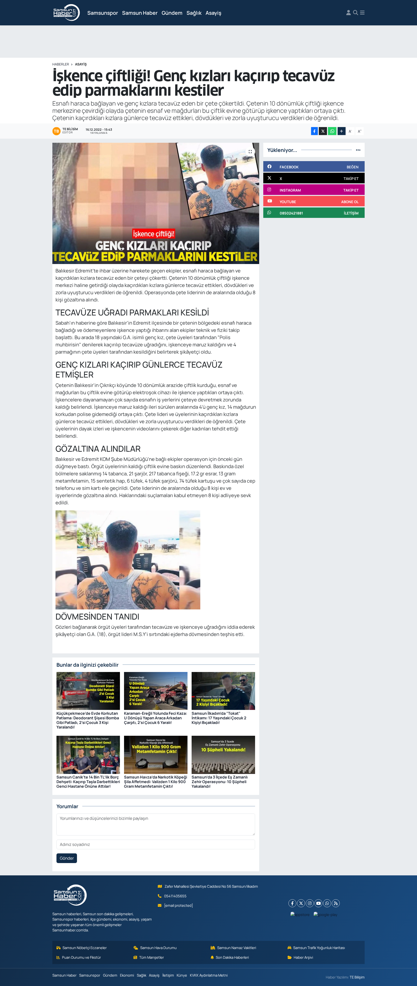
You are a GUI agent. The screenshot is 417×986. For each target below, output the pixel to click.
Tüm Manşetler (151, 957)
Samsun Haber (140, 12)
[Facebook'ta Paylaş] (314, 131)
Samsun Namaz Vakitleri (236, 947)
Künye (182, 975)
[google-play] (326, 914)
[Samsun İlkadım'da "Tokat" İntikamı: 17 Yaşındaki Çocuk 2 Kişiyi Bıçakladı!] (223, 690)
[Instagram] (310, 903)
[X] (301, 903)
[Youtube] (318, 903)
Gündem (172, 12)
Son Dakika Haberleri (232, 957)
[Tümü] (358, 150)
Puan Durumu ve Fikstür (81, 957)
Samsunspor (102, 12)
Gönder (67, 858)
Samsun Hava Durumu (158, 947)
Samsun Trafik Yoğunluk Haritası (319, 947)
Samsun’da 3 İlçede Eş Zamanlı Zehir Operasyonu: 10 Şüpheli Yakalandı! (220, 781)
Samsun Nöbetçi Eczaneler (85, 947)
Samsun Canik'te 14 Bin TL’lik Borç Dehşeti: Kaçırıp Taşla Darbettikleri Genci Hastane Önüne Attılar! (88, 781)
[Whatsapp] (327, 903)
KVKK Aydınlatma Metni (209, 975)
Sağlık (194, 12)
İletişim (168, 975)
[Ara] (355, 13)
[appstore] (300, 914)
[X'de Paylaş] (323, 131)
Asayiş (213, 12)
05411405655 (175, 895)
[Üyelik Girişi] (348, 13)
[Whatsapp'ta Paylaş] (332, 131)
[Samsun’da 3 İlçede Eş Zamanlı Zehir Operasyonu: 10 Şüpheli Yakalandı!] (223, 754)
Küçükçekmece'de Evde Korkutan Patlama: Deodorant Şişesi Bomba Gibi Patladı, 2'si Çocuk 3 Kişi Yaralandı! (87, 720)
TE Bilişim (357, 977)
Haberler (60, 64)
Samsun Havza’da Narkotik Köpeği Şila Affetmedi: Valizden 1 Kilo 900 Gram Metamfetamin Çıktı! (155, 781)
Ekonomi (127, 975)
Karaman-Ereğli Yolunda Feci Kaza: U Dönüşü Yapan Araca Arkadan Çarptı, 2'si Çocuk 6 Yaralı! (155, 718)
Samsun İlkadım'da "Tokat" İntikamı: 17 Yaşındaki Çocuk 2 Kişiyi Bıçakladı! (219, 718)
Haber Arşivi (303, 957)
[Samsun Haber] (66, 12)
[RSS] (336, 903)
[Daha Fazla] (342, 131)
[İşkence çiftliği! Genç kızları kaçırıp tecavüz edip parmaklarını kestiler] (155, 203)
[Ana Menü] (362, 13)
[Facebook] (292, 903)
